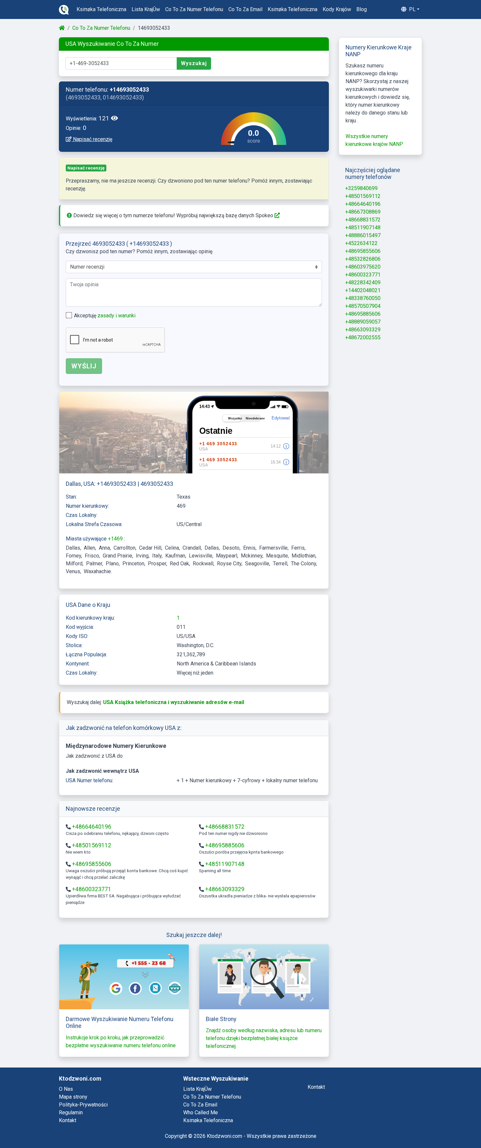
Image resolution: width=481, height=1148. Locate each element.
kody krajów (337, 9)
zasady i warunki (116, 315)
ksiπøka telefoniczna (101, 9)
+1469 (116, 539)
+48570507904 (363, 306)
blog (361, 9)
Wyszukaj (194, 63)
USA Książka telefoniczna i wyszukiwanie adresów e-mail (173, 702)
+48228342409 (363, 282)
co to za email (245, 9)
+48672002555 (363, 337)
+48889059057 (363, 322)
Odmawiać (411, 1125)
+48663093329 (224, 889)
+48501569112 (91, 845)
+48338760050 (363, 298)
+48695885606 (224, 845)
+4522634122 (361, 243)
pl (412, 9)
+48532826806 (363, 259)
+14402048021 (363, 290)
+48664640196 (91, 826)
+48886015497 (363, 235)
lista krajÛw (146, 9)
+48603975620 (363, 267)
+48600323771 (91, 889)
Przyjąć (450, 1125)
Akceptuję (104, 315)
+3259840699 (361, 188)
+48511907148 (224, 864)
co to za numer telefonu (194, 9)
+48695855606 (91, 864)
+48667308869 (363, 212)
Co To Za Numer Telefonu (101, 28)
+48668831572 (224, 826)
